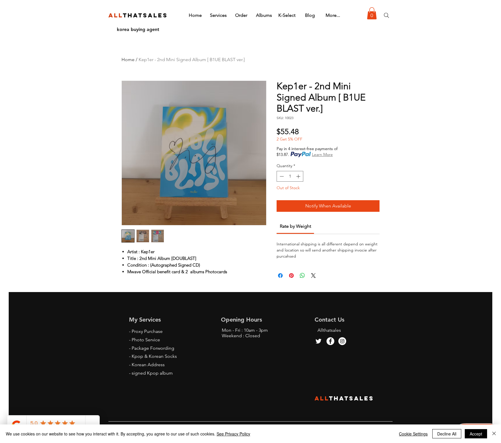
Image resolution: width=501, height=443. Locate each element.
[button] (372, 13)
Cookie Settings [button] (413, 434)
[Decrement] (281, 176)
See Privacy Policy (233, 434)
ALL (322, 398)
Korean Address (148, 364)
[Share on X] (313, 275)
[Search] (386, 15)
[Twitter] (318, 341)
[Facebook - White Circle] (330, 341)
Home (128, 59)
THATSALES (351, 398)
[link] (295, 226)
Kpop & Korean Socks (154, 356)
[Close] (494, 433)
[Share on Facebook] (280, 275)
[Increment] (298, 176)
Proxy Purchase (147, 331)
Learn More (322, 154)
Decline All (446, 434)
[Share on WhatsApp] (302, 275)
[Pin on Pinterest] (291, 275)
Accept (476, 434)
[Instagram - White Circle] (342, 341)
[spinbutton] (290, 176)
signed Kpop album (152, 373)
